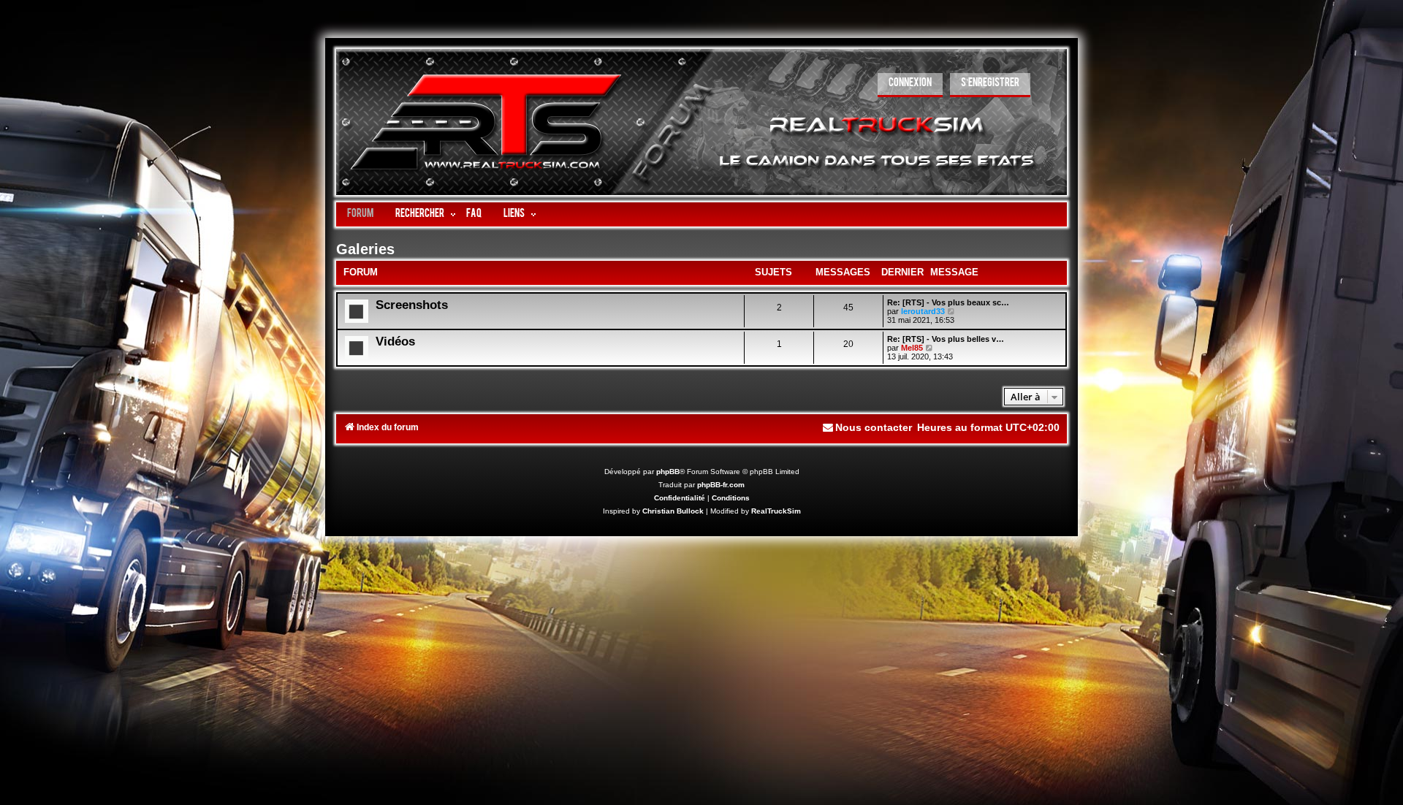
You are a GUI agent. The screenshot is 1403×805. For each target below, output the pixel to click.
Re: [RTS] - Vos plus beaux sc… (948, 302)
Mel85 (912, 347)
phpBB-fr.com (721, 485)
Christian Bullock (673, 511)
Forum (360, 214)
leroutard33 (923, 311)
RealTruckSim (776, 511)
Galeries (365, 249)
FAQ (474, 214)
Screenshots (412, 304)
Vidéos (395, 341)
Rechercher (419, 214)
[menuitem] (910, 85)
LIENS (514, 214)
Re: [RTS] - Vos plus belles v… (945, 339)
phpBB (668, 472)
